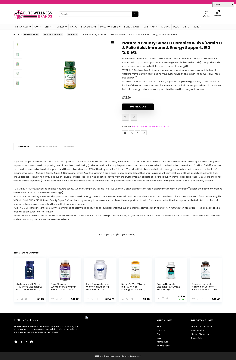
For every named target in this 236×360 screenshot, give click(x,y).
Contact (161, 330)
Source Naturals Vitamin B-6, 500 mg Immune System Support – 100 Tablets (169, 288)
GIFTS (186, 26)
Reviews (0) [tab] (69, 146)
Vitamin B (72, 34)
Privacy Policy (197, 330)
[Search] (135, 14)
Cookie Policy (197, 338)
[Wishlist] (206, 13)
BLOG (176, 26)
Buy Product (137, 106)
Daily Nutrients (31, 34)
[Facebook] (16, 342)
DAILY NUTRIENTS (109, 26)
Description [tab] (23, 146)
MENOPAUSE (22, 26)
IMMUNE (165, 26)
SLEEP (48, 26)
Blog (159, 334)
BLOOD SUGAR (89, 26)
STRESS (60, 26)
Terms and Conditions (201, 326)
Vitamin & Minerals (53, 34)
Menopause (162, 341)
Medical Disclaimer (200, 334)
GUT (36, 26)
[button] (112, 42)
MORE (196, 26)
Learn (159, 338)
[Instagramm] (26, 342)
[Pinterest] (31, 342)
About (160, 326)
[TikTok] (21, 342)
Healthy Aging (163, 345)
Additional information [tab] (46, 146)
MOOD (73, 26)
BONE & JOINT (131, 26)
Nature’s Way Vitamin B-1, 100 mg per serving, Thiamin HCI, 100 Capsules (133, 288)
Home (16, 34)
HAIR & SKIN (149, 26)
